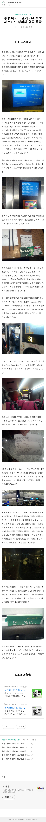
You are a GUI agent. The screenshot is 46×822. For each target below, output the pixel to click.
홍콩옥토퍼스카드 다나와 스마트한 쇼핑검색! (15, 708)
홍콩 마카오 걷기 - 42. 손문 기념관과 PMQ (16, 747)
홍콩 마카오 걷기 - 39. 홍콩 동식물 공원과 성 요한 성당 (16, 759)
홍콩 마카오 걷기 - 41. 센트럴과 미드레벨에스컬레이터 (16, 751)
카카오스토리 (23, 768)
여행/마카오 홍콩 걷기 (23, 14)
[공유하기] (9, 727)
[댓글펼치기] (6, 777)
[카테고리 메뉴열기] (41, 4)
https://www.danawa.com (13, 686)
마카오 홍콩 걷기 (14, 740)
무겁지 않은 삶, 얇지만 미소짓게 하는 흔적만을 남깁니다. (17, 791)
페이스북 (17, 768)
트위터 (29, 768)
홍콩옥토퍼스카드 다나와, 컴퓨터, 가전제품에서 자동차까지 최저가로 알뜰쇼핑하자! (15, 712)
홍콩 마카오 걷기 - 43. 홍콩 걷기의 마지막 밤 (16, 744)
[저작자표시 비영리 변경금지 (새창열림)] (29, 727)
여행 (4, 740)
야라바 (5, 786)
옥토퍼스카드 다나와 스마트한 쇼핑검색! (14, 690)
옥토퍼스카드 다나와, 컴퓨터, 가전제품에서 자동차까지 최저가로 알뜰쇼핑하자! (15, 694)
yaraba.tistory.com (15, 3)
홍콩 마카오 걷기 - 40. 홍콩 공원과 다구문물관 (16, 755)
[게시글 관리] (12, 727)
